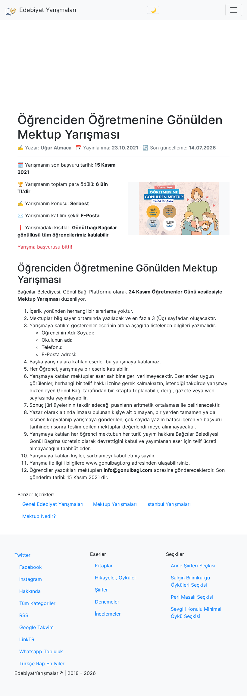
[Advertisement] (123, 65)
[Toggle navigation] (233, 10)
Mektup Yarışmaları (115, 504)
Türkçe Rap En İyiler (41, 663)
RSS (23, 615)
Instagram (30, 579)
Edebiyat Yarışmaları (47, 10)
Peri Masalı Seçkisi (192, 597)
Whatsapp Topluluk (41, 651)
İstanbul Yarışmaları (168, 504)
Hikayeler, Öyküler (115, 578)
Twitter (22, 555)
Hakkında (30, 591)
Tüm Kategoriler (37, 603)
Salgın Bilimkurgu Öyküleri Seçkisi (190, 581)
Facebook (30, 567)
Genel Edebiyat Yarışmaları (52, 504)
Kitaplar (104, 566)
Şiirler (101, 590)
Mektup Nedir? (39, 516)
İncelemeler (108, 614)
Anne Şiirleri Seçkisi (193, 566)
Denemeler (107, 602)
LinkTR (26, 639)
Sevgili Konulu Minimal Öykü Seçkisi (196, 612)
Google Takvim (36, 627)
